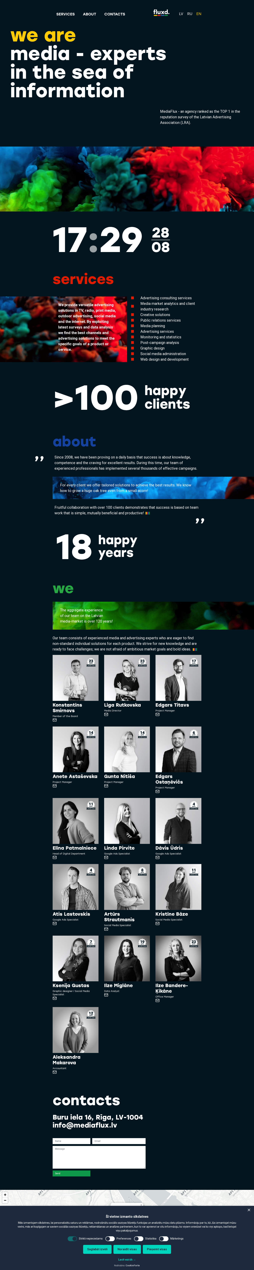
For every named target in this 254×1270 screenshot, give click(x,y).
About (89, 14)
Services (65, 14)
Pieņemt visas (157, 1249)
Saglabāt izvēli (97, 1249)
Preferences (124, 1238)
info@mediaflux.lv (85, 1125)
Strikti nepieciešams (91, 1238)
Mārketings (177, 1238)
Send (57, 1173)
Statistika (150, 1238)
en (198, 14)
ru (189, 14)
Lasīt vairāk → (127, 1259)
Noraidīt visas (127, 1249)
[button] (249, 1210)
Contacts (114, 14)
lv (181, 14)
